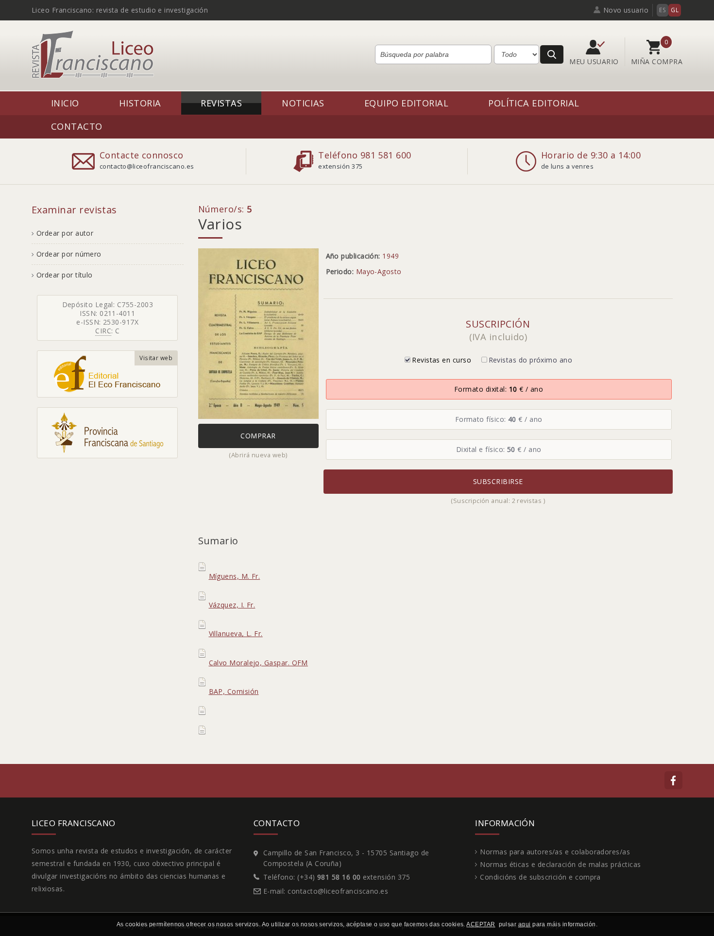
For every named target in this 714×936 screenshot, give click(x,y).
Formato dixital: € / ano (498, 389)
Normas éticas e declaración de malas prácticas (560, 864)
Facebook (673, 780)
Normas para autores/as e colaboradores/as (555, 851)
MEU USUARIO (595, 61)
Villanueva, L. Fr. (236, 633)
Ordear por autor (64, 233)
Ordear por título (64, 274)
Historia (140, 103)
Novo (626, 10)
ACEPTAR (480, 924)
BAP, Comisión (234, 691)
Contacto (76, 126)
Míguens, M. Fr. (234, 576)
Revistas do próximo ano (531, 359)
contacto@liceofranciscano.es (338, 891)
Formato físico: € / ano (499, 419)
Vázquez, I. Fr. (232, 604)
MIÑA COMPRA (656, 61)
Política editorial (533, 103)
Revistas (221, 103)
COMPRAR (257, 435)
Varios (220, 224)
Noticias (303, 103)
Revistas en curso (441, 359)
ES (662, 10)
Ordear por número (69, 254)
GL (675, 10)
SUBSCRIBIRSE (498, 481)
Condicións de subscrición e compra (540, 877)
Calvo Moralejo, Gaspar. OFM (258, 662)
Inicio (65, 103)
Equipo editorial (406, 103)
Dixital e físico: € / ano (499, 449)
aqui (524, 924)
